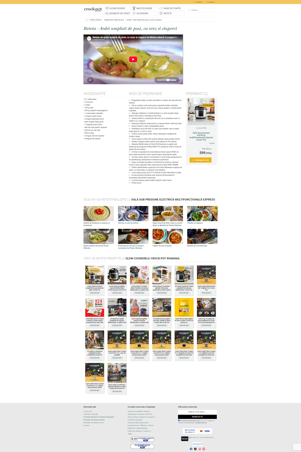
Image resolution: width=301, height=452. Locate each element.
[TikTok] (195, 449)
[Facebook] (191, 449)
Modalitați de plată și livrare (93, 422)
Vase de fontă (172, 8)
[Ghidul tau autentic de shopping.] (197, 444)
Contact (86, 425)
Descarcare (94, 293)
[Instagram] (199, 449)
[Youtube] (204, 449)
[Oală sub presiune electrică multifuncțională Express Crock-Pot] (201, 111)
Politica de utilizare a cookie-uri (139, 431)
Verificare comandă (90, 414)
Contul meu (87, 411)
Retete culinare (95, 20)
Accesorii (142, 13)
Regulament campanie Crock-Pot (140, 414)
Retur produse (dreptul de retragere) (141, 417)
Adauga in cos (202, 160)
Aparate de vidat (119, 13)
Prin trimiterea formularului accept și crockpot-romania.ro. (196, 421)
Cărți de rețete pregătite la (131, 258)
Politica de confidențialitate (137, 428)
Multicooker (144, 8)
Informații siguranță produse (138, 422)
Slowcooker (117, 8)
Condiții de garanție (135, 420)
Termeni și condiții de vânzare (139, 411)
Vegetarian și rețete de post (114, 20)
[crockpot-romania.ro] (93, 8)
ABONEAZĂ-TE (197, 417)
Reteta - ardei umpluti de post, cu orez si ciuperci (144, 20)
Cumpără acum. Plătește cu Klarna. (141, 425)
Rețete (168, 13)
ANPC (130, 434)
